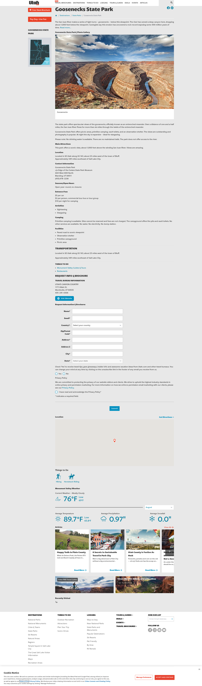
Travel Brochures (125, 626)
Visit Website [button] (64, 298)
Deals (119, 619)
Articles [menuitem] (143, 3)
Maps (30, 659)
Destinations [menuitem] (79, 3)
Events (120, 622)
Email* (67, 318)
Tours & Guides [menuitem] (116, 3)
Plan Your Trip (63, 627)
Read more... (65, 28)
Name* (67, 311)
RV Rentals (91, 649)
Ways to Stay (92, 620)
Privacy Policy (68, 388)
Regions (31, 642)
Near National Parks (95, 623)
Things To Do (64, 615)
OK (199, 669)
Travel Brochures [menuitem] (63, 3)
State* (67, 361)
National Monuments (37, 623)
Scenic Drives (63, 631)
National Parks (34, 620)
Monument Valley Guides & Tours (71, 268)
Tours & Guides (124, 615)
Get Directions (165, 417)
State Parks (76, 15)
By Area (90, 645)
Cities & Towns (34, 627)
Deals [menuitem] (127, 3)
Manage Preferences (143, 677)
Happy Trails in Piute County (71, 552)
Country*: (65, 325)
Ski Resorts (32, 635)
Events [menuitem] (135, 3)
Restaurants (62, 271)
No (67, 374)
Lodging (91, 615)
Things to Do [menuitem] (92, 3)
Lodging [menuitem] (104, 3)
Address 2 (65, 347)
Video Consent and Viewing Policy (97, 681)
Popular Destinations (96, 634)
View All (169, 527)
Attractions (62, 623)
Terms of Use (24, 681)
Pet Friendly (92, 641)
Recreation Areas (35, 663)
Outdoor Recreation (66, 620)
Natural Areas (34, 638)
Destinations (65, 15)
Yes (59, 374)
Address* (66, 340)
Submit (114, 408)
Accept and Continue (164, 677)
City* (68, 354)
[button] (39, 10)
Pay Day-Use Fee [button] (38, 19)
